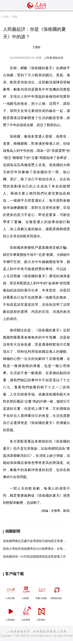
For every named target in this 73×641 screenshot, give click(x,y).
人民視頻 (10, 620)
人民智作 (40, 620)
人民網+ (26, 598)
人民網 (4, 16)
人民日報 (10, 598)
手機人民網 (40, 598)
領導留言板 (56, 598)
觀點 (15, 16)
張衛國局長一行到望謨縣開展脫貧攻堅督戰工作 (34, 556)
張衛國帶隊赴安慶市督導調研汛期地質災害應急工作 (37, 541)
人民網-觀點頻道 (53, 57)
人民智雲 (25, 620)
